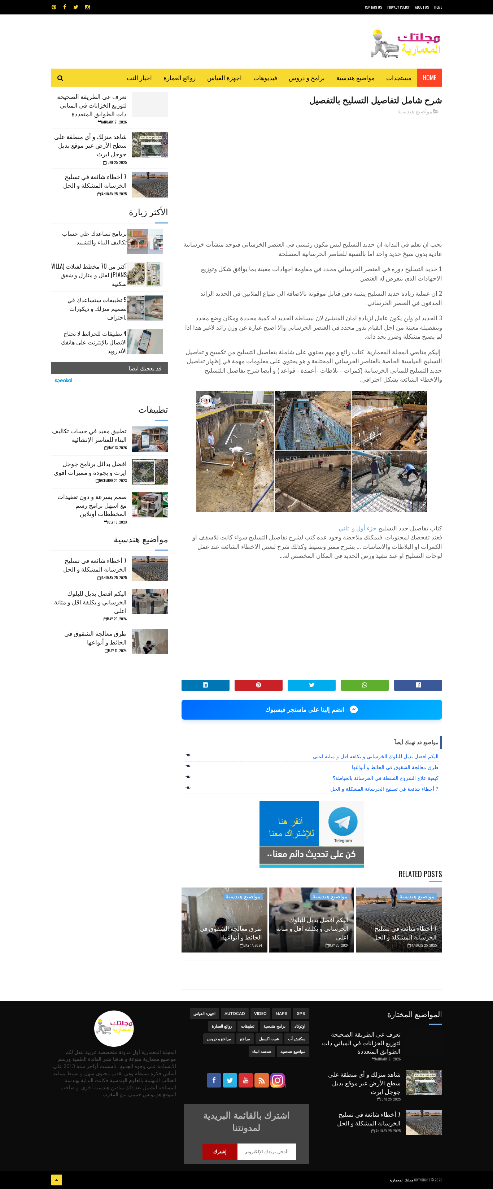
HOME (438, 7)
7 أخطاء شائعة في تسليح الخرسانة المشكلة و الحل (384, 789)
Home (429, 77)
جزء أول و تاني (358, 528)
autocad (234, 1013)
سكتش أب (296, 1039)
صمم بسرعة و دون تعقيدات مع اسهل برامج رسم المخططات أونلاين (92, 505)
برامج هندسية (274, 1026)
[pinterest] (54, 7)
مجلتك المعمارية (401, 1180)
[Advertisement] (311, 171)
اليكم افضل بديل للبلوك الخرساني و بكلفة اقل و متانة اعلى (376, 756)
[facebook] (65, 7)
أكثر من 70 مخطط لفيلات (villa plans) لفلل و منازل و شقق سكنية (89, 275)
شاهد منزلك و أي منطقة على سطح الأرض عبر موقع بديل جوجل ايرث (90, 145)
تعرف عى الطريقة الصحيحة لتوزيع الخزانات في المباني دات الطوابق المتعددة (92, 105)
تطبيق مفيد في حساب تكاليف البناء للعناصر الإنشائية (89, 435)
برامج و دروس (307, 77)
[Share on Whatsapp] (365, 685)
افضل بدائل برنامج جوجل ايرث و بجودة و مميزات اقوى (90, 468)
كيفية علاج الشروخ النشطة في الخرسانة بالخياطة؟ (386, 778)
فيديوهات (265, 77)
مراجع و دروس (219, 1039)
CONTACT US (373, 7)
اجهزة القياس (224, 77)
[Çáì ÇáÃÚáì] (56, 1180)
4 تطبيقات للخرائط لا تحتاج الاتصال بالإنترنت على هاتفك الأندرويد (94, 342)
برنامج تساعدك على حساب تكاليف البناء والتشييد (94, 237)
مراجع (245, 1039)
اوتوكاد (300, 1026)
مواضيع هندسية (355, 77)
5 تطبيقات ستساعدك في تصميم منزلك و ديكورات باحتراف (97, 308)
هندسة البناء (261, 1051)
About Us (422, 7)
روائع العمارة (179, 77)
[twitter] (76, 7)
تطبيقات (247, 1026)
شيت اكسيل (269, 1039)
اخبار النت (139, 77)
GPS (301, 1013)
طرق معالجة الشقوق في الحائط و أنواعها (395, 767)
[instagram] (87, 7)
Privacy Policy (398, 7)
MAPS (282, 1013)
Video (260, 1013)
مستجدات (398, 77)
